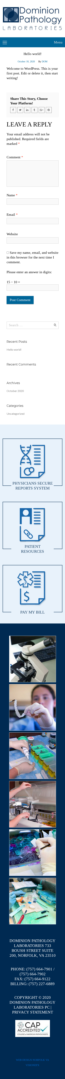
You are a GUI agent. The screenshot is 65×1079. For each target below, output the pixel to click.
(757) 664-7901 (39, 969)
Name (12, 195)
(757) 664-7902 (33, 974)
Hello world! (14, 349)
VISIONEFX (32, 1065)
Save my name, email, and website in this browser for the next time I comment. (32, 257)
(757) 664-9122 (37, 979)
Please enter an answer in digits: (29, 272)
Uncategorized (15, 413)
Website (12, 234)
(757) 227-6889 (42, 984)
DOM (44, 61)
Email (12, 214)
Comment (15, 157)
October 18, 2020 (26, 61)
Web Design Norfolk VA (32, 1060)
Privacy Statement (32, 1012)
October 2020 (15, 390)
